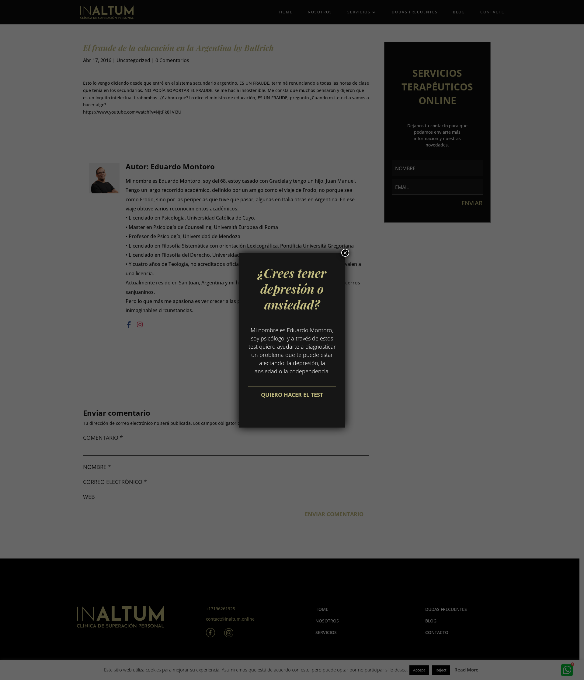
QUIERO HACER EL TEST (292, 394)
